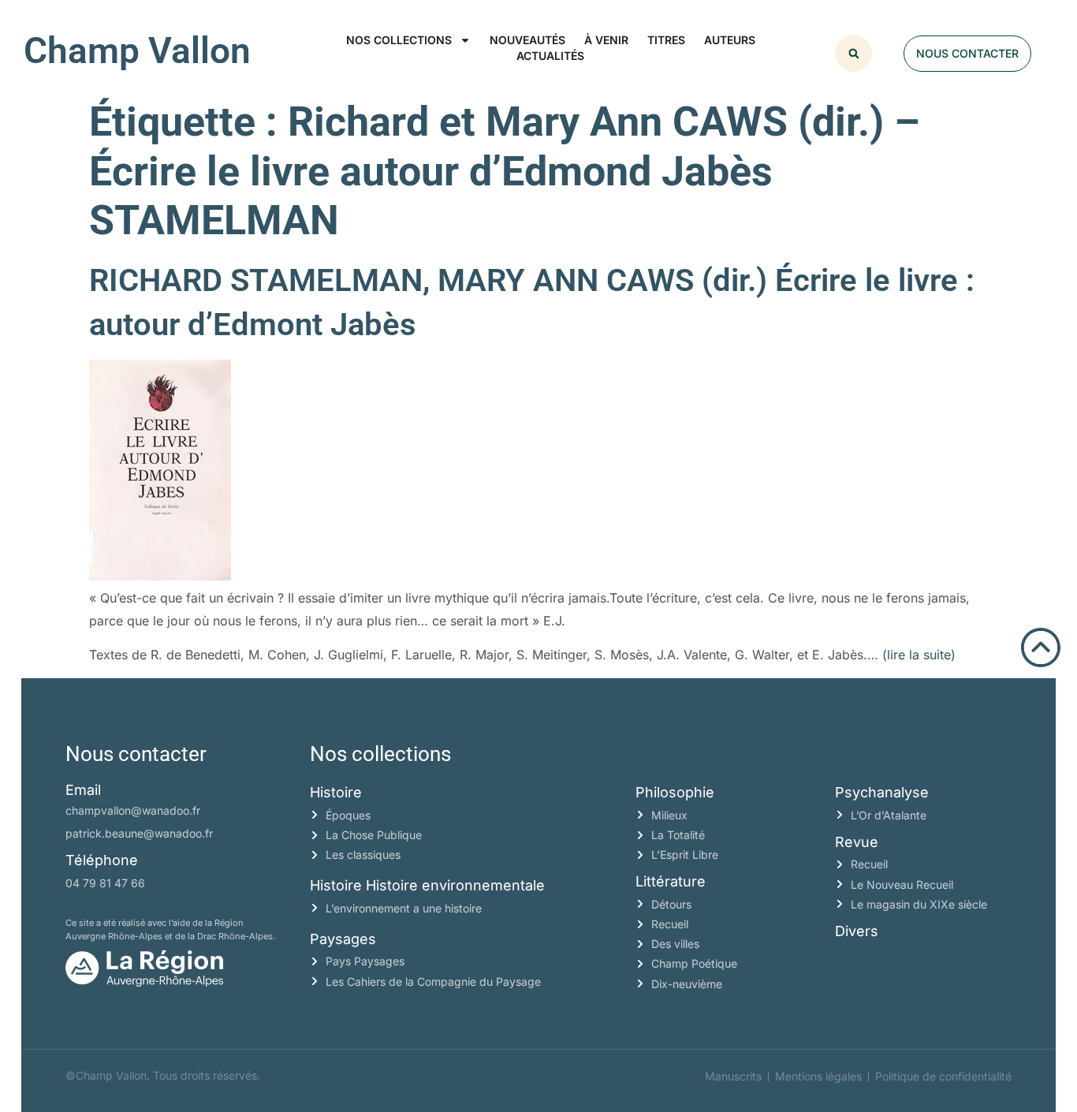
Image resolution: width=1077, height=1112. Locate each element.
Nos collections (399, 40)
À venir (606, 40)
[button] (853, 53)
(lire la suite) (919, 654)
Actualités (550, 55)
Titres (666, 40)
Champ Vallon (137, 50)
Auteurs (729, 40)
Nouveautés (527, 40)
